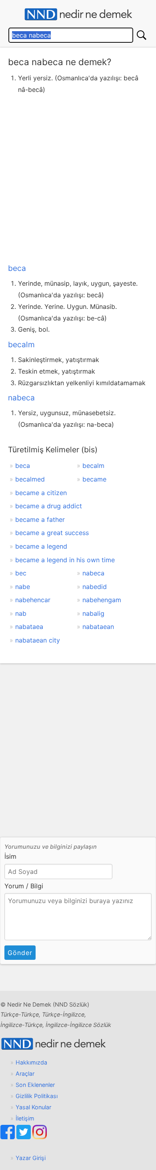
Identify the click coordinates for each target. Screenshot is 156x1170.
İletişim (25, 1118)
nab (20, 613)
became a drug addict (48, 506)
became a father (40, 519)
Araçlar (25, 1073)
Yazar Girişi (31, 1157)
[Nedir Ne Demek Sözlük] (78, 14)
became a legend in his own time (65, 560)
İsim (10, 856)
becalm (21, 344)
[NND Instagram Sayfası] (39, 1137)
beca (17, 268)
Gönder (20, 953)
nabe (22, 587)
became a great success (52, 533)
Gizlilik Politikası (37, 1095)
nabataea (29, 627)
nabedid (94, 587)
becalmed (30, 479)
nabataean (98, 627)
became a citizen (41, 493)
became (94, 479)
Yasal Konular (33, 1107)
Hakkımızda (31, 1062)
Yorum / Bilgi (23, 886)
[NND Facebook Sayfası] (8, 1137)
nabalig (93, 613)
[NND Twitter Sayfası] (24, 1137)
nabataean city (37, 640)
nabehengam (101, 600)
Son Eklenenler (35, 1084)
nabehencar (32, 600)
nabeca (21, 397)
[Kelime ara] (141, 35)
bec (20, 573)
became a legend (41, 546)
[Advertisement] (78, 177)
